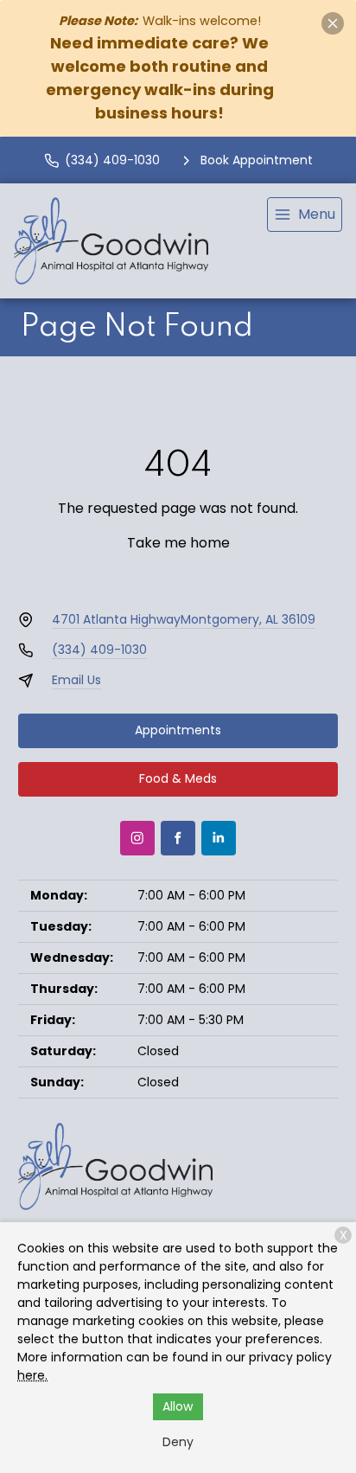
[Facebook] (178, 838)
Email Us (76, 679)
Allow (177, 1406)
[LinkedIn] (218, 838)
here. (32, 1375)
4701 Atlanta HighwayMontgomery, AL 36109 (183, 619)
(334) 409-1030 (99, 649)
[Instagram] (137, 838)
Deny (178, 1442)
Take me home (178, 543)
